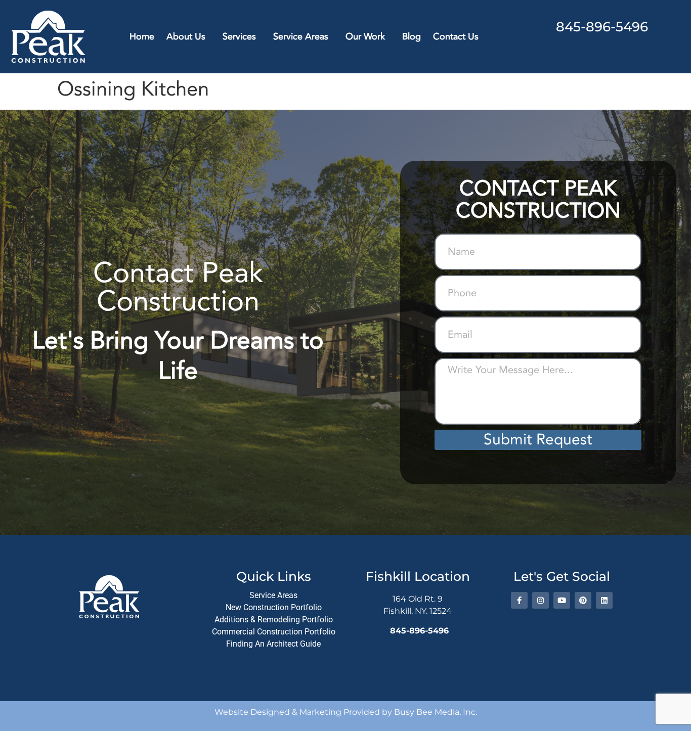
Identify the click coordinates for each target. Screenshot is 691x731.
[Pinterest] (583, 600)
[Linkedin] (604, 600)
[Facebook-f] (519, 600)
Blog (411, 36)
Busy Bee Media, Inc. (435, 712)
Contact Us (456, 36)
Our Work (365, 36)
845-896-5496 (602, 27)
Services (239, 36)
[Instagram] (540, 600)
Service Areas (300, 36)
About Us (185, 36)
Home (141, 36)
